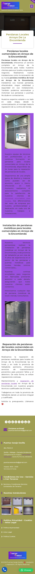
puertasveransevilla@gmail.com (20, 430)
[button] (26, 570)
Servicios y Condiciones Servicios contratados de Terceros (15, 485)
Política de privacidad (11, 528)
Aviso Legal (7, 532)
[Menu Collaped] (32, 6)
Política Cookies (9, 536)
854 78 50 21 (8, 448)
